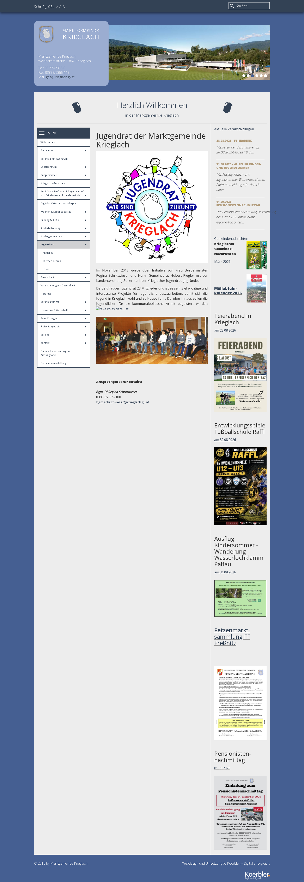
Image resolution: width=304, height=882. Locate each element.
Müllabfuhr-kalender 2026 (228, 290)
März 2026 (222, 261)
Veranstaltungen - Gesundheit (58, 285)
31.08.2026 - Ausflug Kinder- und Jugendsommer (238, 166)
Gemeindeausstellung (53, 363)
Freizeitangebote (50, 326)
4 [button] (257, 76)
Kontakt (45, 343)
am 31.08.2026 (225, 572)
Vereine (45, 335)
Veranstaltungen (50, 302)
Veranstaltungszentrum (54, 158)
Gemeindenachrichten (231, 238)
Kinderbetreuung (50, 228)
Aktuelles (48, 253)
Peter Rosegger (50, 318)
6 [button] (266, 76)
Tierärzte (46, 294)
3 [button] (253, 76)
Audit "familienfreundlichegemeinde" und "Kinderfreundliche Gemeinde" (62, 193)
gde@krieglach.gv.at (60, 77)
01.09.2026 (222, 768)
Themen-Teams (52, 261)
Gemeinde (47, 150)
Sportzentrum (49, 167)
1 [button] (244, 76)
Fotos (46, 269)
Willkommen (48, 142)
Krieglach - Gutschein (53, 183)
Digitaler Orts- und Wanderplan (59, 203)
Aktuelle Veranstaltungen (234, 129)
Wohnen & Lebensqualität (56, 212)
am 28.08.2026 (225, 330)
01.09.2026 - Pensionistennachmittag (238, 203)
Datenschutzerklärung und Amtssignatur (56, 353)
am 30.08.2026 (225, 439)
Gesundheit (47, 277)
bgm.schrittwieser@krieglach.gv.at (122, 402)
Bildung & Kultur (50, 220)
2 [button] (249, 76)
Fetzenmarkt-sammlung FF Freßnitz (232, 636)
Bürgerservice (49, 175)
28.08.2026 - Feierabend (234, 140)
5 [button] (262, 76)
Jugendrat (47, 244)
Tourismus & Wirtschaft (54, 310)
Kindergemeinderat (52, 236)
